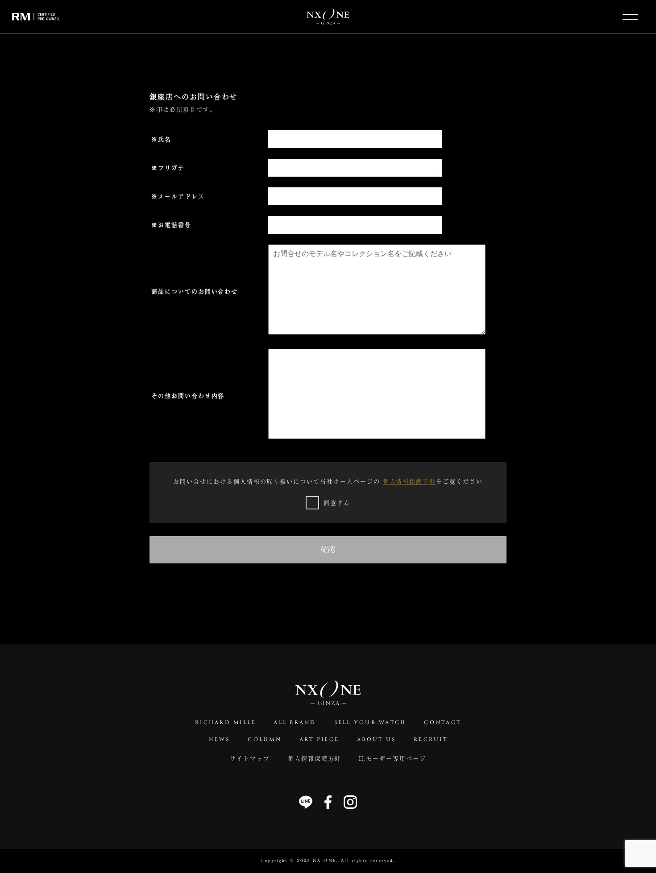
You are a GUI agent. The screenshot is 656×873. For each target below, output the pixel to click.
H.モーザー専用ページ (392, 758)
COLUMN (265, 740)
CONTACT (442, 723)
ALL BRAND (295, 723)
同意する (337, 502)
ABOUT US (376, 740)
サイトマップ (250, 758)
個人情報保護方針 (409, 481)
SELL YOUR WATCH (370, 723)
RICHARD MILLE (225, 723)
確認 (328, 549)
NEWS (219, 740)
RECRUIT (431, 740)
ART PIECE (319, 740)
